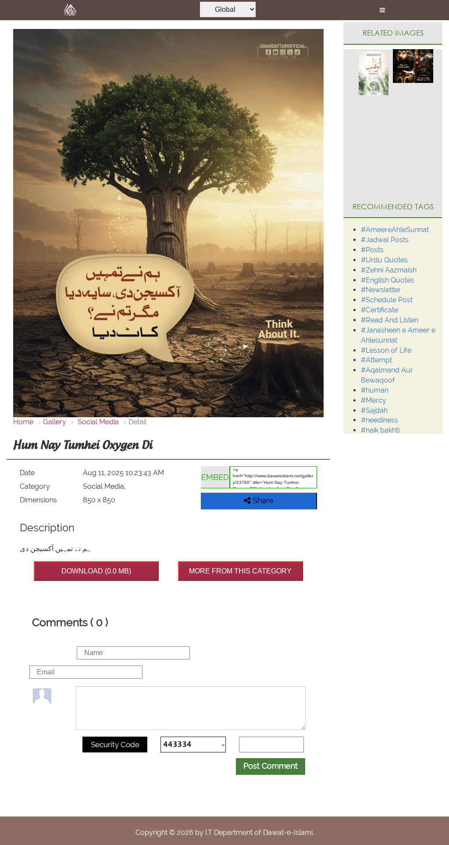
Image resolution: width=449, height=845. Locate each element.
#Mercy (373, 400)
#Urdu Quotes (384, 260)
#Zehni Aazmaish (389, 270)
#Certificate (379, 310)
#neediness (379, 420)
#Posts (372, 250)
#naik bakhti (380, 430)
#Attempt (376, 360)
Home (23, 422)
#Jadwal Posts (385, 240)
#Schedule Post (387, 300)
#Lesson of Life (386, 350)
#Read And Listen (389, 320)
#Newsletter (381, 290)
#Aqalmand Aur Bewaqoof (387, 375)
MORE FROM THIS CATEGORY (240, 571)
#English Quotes (387, 280)
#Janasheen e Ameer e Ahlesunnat (398, 335)
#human (374, 390)
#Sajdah (374, 410)
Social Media (97, 422)
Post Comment (270, 765)
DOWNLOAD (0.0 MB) (96, 571)
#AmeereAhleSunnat (395, 230)
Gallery (54, 422)
